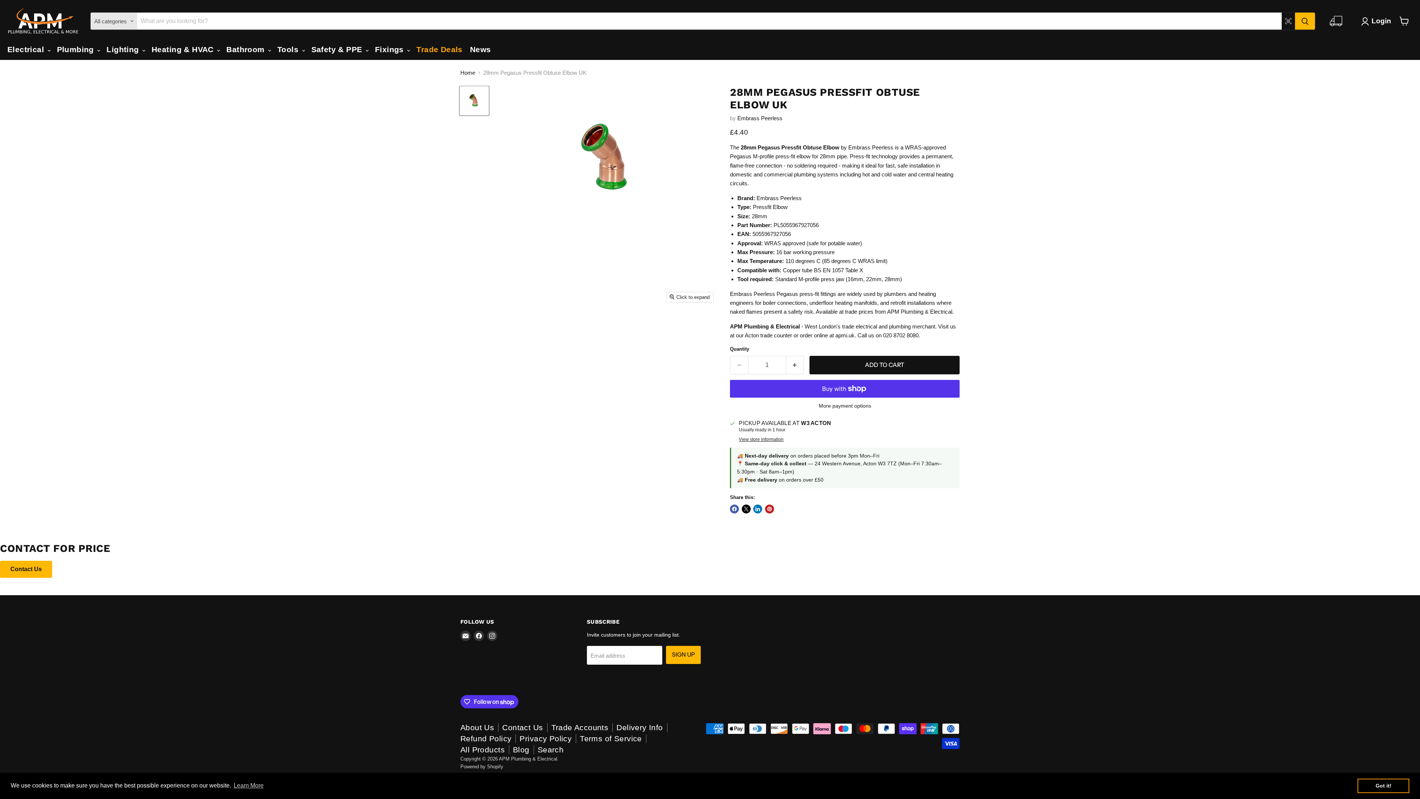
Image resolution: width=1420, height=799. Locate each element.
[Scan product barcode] (1288, 21)
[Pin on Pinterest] (769, 509)
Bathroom (246, 49)
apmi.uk (845, 335)
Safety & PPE (338, 49)
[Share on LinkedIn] (757, 509)
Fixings (390, 49)
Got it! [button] (1384, 786)
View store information (761, 439)
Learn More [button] (249, 785)
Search (551, 749)
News (480, 49)
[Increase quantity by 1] (795, 365)
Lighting (123, 49)
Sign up (683, 654)
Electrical (27, 49)
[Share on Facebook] (734, 509)
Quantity (739, 349)
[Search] (1305, 21)
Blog (521, 749)
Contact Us (26, 569)
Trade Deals (439, 49)
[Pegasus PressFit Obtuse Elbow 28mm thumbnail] (474, 100)
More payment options (845, 406)
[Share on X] (746, 509)
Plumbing (77, 49)
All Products (482, 749)
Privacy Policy (546, 738)
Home (467, 73)
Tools (289, 49)
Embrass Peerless (759, 118)
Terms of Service (611, 738)
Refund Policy (485, 738)
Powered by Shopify (481, 766)
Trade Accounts (580, 727)
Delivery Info (639, 727)
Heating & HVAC (184, 49)
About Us (477, 727)
